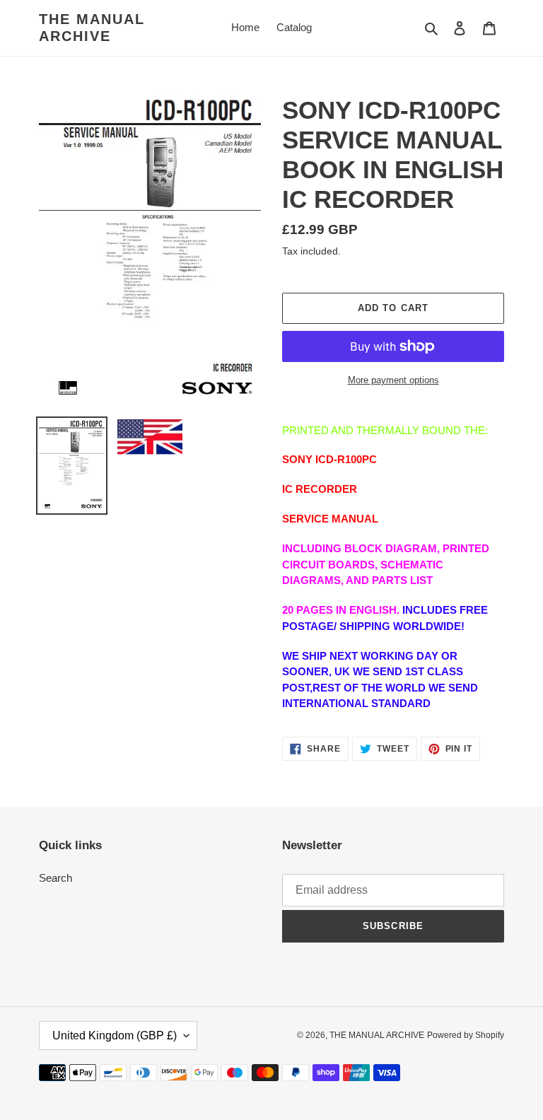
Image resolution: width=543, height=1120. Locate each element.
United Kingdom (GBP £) (114, 1035)
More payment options (393, 380)
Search (55, 878)
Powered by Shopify (465, 1035)
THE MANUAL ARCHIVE (92, 27)
